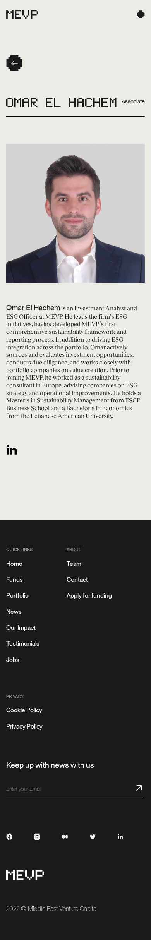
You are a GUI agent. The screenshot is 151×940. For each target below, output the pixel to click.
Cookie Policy (24, 710)
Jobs (12, 659)
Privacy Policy (24, 726)
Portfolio (17, 595)
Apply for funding (89, 595)
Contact (77, 579)
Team (74, 563)
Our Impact (21, 627)
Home (14, 563)
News (14, 611)
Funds (14, 579)
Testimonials (22, 643)
